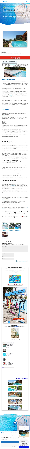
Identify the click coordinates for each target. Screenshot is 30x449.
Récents (8, 342)
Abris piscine (12, 17)
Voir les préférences (15, 446)
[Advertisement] (21, 347)
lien (19, 197)
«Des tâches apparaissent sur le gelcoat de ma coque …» (9, 345)
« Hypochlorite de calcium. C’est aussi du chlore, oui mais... (9, 350)
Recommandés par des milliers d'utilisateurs (15, 284)
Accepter (15, 441)
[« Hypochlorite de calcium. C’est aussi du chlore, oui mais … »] (4, 351)
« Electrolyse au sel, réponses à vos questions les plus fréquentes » (9, 363)
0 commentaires (17, 17)
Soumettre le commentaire (22, 261)
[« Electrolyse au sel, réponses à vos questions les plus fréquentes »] (4, 364)
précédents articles (13, 64)
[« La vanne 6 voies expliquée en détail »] (4, 360)
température (10, 95)
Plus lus (4, 342)
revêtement (13, 185)
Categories (12, 342)
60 (5, 366)
